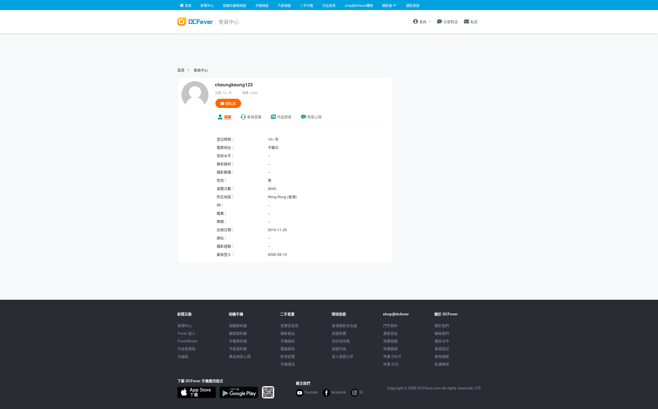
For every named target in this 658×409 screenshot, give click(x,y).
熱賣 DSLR (392, 356)
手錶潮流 (287, 364)
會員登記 (442, 348)
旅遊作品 (339, 348)
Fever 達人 (186, 333)
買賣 (254, 116)
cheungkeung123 (234, 84)
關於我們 (442, 325)
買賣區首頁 (289, 325)
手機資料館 (238, 340)
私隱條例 (442, 364)
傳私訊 (230, 103)
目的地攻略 (341, 340)
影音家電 (287, 356)
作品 (284, 116)
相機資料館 (238, 325)
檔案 (227, 116)
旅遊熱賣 (339, 333)
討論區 (183, 356)
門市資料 (390, 325)
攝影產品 (287, 333)
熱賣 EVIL (391, 364)
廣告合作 (442, 340)
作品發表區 (187, 348)
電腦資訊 (287, 348)
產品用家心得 (240, 356)
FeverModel (187, 340)
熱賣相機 (390, 340)
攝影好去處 (344, 325)
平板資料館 (238, 348)
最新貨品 (390, 333)
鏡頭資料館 (238, 333)
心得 (314, 116)
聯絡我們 (442, 333)
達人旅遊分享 (342, 356)
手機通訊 (287, 340)
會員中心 (201, 69)
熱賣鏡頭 (390, 348)
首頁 (181, 69)
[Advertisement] (329, 47)
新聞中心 (185, 325)
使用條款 (442, 356)
